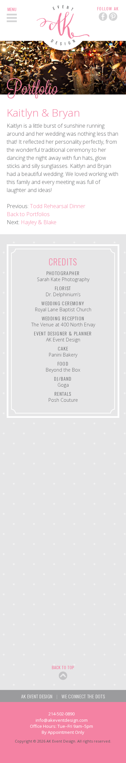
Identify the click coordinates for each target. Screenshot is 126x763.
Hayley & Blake (38, 222)
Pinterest (113, 16)
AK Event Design (63, 25)
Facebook (103, 16)
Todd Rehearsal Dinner (57, 206)
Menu (11, 9)
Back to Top (63, 667)
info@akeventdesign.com (62, 720)
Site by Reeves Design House (63, 751)
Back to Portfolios (28, 214)
